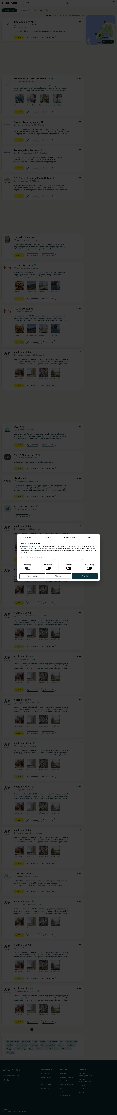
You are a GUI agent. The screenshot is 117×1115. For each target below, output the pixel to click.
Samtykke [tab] (27, 537)
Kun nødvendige (32, 576)
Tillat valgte (58, 576)
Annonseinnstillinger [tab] (69, 537)
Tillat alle (85, 576)
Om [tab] (89, 537)
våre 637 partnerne (29, 546)
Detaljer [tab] (48, 537)
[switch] (48, 568)
